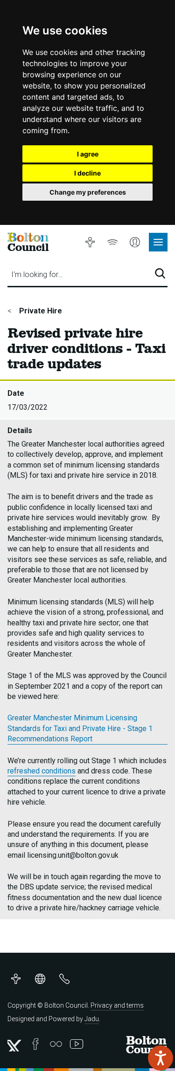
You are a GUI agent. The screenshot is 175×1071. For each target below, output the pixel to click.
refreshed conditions (41, 770)
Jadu (91, 1019)
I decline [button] (87, 173)
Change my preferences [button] (87, 192)
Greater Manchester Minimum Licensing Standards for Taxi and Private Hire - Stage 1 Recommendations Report (80, 728)
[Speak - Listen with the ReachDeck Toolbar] (160, 1058)
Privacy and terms (117, 1005)
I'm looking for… (37, 274)
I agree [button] (87, 154)
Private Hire (39, 310)
